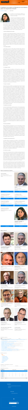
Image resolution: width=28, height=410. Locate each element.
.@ (14, 393)
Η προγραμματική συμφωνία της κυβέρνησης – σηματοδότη (19, 221)
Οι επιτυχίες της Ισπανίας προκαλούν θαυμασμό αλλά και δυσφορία (13, 349)
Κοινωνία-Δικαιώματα (5, 359)
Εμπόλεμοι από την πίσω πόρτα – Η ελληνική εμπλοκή (20, 266)
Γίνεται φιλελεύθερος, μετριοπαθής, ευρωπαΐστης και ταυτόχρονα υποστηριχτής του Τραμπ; (6, 247)
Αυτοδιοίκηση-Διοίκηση (5, 358)
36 (2, 376)
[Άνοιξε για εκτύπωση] (25, 12)
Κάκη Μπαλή (2, 10)
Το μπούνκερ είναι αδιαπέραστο (5, 194)
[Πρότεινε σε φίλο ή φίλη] (26, 12)
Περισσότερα (7, 191)
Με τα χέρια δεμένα (17, 303)
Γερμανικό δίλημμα (3, 173)
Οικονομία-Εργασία (4, 356)
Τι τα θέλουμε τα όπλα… (18, 194)
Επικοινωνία (9, 386)
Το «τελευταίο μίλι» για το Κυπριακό (20, 285)
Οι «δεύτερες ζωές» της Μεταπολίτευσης (7, 303)
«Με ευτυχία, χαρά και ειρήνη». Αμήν (6, 327)
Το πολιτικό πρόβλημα (4, 285)
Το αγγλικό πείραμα (17, 327)
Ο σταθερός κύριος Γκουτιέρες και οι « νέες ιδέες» (7, 266)
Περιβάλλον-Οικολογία (5, 357)
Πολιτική (3, 355)
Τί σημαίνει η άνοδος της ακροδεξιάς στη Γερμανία (20, 187)
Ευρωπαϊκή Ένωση (4, 360)
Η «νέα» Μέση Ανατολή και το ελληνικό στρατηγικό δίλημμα (20, 247)
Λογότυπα (9, 387)
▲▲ (26, 382)
